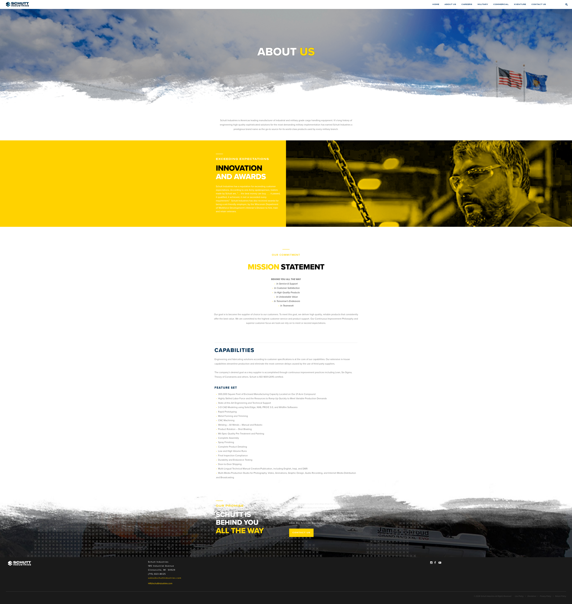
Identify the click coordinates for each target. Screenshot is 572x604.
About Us (450, 4)
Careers (466, 4)
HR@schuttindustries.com (160, 583)
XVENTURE (520, 4)
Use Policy (519, 596)
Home (435, 4)
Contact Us (538, 4)
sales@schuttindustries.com (164, 578)
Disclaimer (531, 596)
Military (483, 4)
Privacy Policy (545, 596)
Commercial (501, 4)
